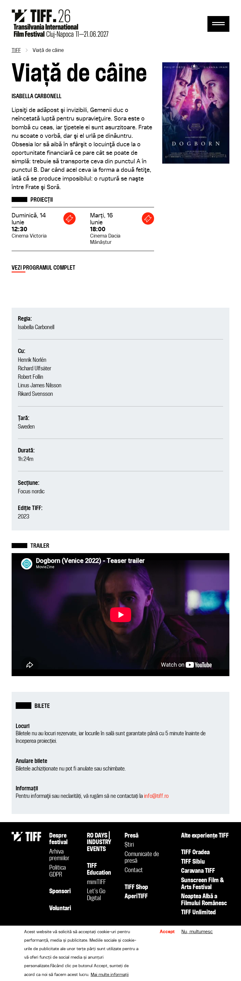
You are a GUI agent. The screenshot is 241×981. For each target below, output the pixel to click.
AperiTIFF (136, 897)
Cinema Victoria (29, 236)
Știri (129, 845)
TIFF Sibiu (193, 862)
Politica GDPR (57, 871)
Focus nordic (31, 491)
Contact (134, 870)
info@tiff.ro (156, 796)
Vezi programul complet (43, 268)
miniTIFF (96, 882)
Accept (167, 932)
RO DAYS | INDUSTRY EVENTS (99, 842)
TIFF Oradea (195, 852)
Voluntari (60, 908)
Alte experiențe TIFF (205, 836)
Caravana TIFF (198, 871)
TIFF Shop (136, 887)
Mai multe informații (110, 975)
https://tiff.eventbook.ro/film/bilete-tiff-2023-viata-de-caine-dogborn (69, 218)
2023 (23, 516)
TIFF (16, 50)
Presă (131, 836)
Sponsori (60, 891)
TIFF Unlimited (198, 913)
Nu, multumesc (197, 932)
